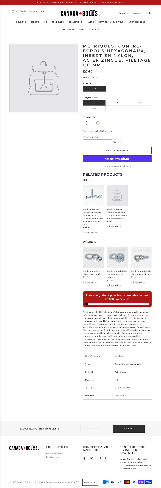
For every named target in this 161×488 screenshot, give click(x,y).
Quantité (89, 117)
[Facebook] (84, 458)
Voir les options (90, 232)
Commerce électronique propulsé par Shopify (56, 482)
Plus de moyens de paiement (117, 166)
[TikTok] (106, 458)
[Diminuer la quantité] (86, 123)
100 (94, 108)
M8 (94, 88)
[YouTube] (99, 458)
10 (117, 103)
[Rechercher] (12, 12)
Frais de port (89, 131)
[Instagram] (91, 458)
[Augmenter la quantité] (97, 123)
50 (139, 103)
